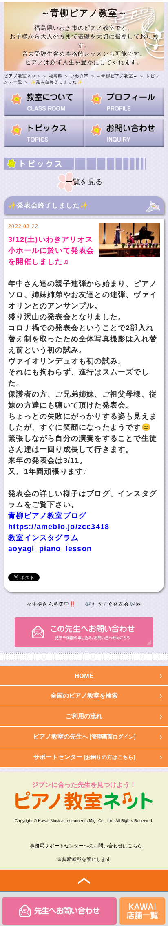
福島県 (56, 76)
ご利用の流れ (84, 715)
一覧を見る (84, 182)
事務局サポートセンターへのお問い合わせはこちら (86, 845)
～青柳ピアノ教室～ (117, 76)
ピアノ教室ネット (22, 76)
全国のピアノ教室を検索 (84, 695)
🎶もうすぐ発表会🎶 (110, 604)
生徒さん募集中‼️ (54, 604)
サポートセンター (84, 756)
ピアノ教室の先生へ (84, 736)
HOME (84, 675)
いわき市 (80, 76)
